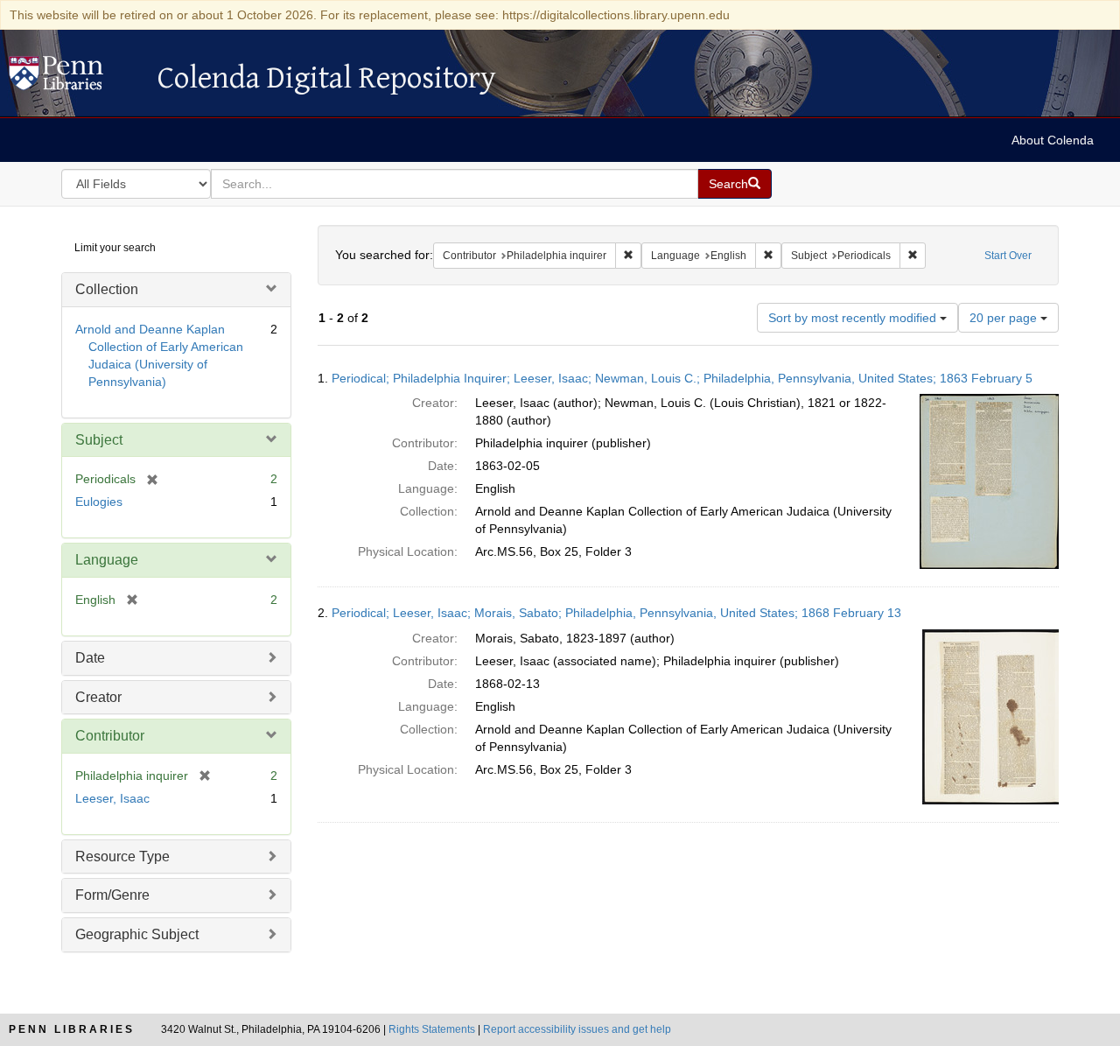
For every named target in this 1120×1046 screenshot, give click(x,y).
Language (106, 559)
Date (90, 657)
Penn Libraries (72, 1029)
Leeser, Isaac (112, 798)
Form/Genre (112, 895)
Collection (106, 289)
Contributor (109, 735)
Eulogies (98, 502)
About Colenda (1053, 140)
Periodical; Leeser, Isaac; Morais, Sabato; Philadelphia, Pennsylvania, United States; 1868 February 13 (616, 613)
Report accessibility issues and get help (577, 1029)
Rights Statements (431, 1029)
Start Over (1008, 255)
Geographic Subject (137, 934)
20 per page (1005, 318)
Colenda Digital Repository (74, 78)
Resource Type (122, 856)
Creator (98, 697)
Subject (98, 439)
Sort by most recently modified (854, 318)
